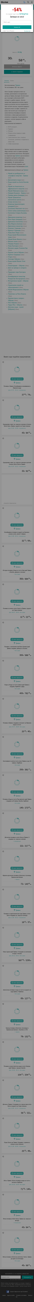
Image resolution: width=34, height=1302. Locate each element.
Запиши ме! (17, 27)
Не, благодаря (27, 30)
